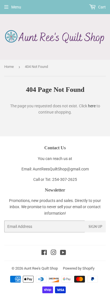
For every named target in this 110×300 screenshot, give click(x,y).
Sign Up (95, 227)
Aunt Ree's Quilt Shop (41, 268)
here (92, 106)
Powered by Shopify (78, 268)
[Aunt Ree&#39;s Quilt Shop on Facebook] (44, 253)
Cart (101, 7)
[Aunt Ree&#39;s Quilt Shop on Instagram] (53, 253)
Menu (16, 7)
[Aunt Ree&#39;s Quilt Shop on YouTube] (63, 253)
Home (9, 67)
